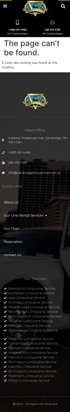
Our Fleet (11, 228)
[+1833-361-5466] (17, 22)
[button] (5, 6)
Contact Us (12, 255)
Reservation (13, 242)
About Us (11, 202)
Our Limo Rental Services (23, 215)
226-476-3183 (52, 29)
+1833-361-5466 (17, 29)
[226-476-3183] (52, 22)
